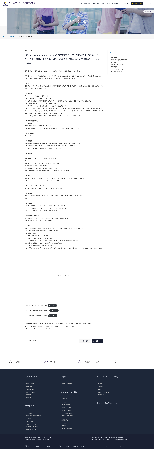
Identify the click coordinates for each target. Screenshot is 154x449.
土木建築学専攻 (66, 405)
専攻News (100, 386)
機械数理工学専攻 (66, 407)
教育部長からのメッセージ (33, 384)
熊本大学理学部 (36, 446)
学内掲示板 (114, 57)
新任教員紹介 (101, 395)
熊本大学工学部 (47, 446)
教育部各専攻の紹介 (116, 67)
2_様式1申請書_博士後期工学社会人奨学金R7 (36, 310)
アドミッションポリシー (32, 392)
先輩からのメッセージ (103, 392)
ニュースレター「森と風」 (108, 376)
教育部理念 (29, 395)
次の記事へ (96, 341)
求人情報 (113, 62)
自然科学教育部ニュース (107, 403)
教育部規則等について (117, 71)
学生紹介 (100, 389)
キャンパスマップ (125, 362)
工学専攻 (64, 426)
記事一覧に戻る (33, 341)
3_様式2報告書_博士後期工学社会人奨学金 (36, 316)
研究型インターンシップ (117, 64)
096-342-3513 (97, 439)
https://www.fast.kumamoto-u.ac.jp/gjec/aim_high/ (40, 329)
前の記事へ (86, 341)
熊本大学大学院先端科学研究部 (62, 446)
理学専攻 (64, 402)
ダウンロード (52, 305)
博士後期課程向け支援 (117, 69)
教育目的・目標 (30, 389)
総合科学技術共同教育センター (80, 446)
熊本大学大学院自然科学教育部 (22, 4)
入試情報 (28, 397)
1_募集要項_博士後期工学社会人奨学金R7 (36, 305)
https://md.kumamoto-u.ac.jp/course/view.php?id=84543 (42, 181)
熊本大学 (27, 446)
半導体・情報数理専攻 (68, 416)
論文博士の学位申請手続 (68, 384)
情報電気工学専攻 (66, 410)
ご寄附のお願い (137, 3)
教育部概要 (29, 386)
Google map (119, 437)
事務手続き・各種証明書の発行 (119, 60)
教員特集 (100, 384)
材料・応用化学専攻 (67, 413)
